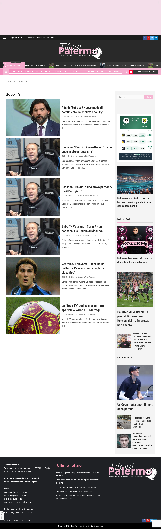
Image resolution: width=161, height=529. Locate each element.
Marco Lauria (26, 512)
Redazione (31, 38)
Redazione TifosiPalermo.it (86, 116)
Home (13, 71)
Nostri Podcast (72, 71)
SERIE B (38, 71)
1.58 (128, 148)
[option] (135, 189)
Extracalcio (90, 71)
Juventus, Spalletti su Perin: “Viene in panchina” (108, 65)
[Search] (126, 72)
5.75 (142, 148)
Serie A (47, 71)
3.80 (135, 135)
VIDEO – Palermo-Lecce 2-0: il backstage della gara (59, 65)
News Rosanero (25, 71)
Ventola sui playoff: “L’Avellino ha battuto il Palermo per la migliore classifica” (83, 268)
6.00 (142, 135)
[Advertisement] (80, 17)
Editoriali (57, 71)
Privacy (1, 517)
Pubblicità (41, 38)
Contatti (50, 38)
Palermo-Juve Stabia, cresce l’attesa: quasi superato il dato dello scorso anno (134, 202)
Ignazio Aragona (26, 509)
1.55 (128, 135)
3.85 (135, 148)
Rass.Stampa (115, 71)
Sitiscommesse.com (137, 155)
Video (103, 71)
